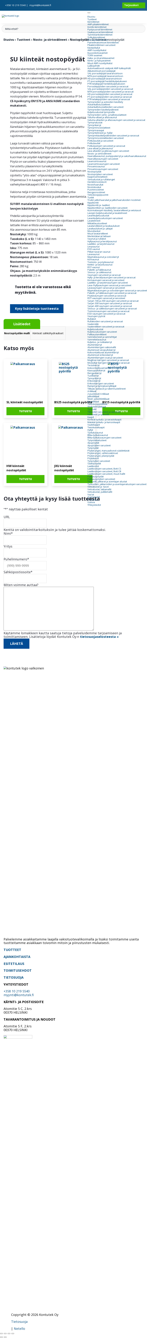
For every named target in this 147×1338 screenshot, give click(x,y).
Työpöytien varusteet (98, 461)
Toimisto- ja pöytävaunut (100, 262)
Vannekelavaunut (96, 339)
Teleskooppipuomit (97, 194)
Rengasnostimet (96, 192)
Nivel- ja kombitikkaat (98, 398)
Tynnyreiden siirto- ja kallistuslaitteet (106, 114)
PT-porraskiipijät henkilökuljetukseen (107, 81)
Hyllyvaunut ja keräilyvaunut (102, 241)
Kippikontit (93, 202)
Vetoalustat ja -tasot (98, 486)
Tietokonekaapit (96, 427)
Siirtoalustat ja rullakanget (101, 179)
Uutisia (91, 502)
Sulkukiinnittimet (96, 37)
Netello (19, 1328)
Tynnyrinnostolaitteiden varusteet (105, 138)
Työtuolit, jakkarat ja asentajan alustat (107, 481)
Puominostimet (95, 189)
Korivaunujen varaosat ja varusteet (105, 280)
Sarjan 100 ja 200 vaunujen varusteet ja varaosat (113, 300)
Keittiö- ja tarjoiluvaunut (99, 264)
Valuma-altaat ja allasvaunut (102, 117)
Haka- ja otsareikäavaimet (100, 58)
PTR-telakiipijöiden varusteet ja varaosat (108, 99)
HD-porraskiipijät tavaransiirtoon (104, 78)
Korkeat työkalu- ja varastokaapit (104, 419)
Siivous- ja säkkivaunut (99, 272)
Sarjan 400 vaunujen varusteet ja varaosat (109, 306)
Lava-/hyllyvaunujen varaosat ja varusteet (109, 285)
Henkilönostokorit (96, 182)
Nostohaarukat (95, 184)
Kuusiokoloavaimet (97, 52)
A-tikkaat (91, 391)
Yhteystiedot (94, 504)
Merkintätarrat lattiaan (99, 236)
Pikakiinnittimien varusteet (101, 45)
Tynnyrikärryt (94, 125)
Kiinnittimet (93, 21)
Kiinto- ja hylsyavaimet (99, 60)
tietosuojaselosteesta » (99, 636)
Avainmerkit (93, 497)
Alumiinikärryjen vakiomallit (101, 347)
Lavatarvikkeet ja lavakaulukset (103, 225)
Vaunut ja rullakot (96, 238)
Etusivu (91, 16)
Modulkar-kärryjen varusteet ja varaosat (108, 362)
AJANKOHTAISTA (17, 957)
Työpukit (91, 409)
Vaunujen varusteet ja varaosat (104, 275)
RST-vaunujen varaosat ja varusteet (106, 298)
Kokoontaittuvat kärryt (98, 368)
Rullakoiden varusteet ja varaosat (105, 321)
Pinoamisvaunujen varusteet (102, 169)
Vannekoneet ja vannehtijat (102, 336)
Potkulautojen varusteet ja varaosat (106, 145)
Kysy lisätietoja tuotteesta (37, 308)
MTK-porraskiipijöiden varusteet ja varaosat (110, 91)
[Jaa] (9, 1333)
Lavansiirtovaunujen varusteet (103, 163)
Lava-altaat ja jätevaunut (100, 148)
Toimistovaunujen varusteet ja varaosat (108, 311)
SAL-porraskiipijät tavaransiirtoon (105, 73)
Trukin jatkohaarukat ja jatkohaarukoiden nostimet (114, 200)
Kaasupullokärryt (96, 370)
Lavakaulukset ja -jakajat (100, 228)
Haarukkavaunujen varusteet (102, 158)
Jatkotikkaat (93, 396)
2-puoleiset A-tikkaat (98, 393)
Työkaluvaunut (95, 432)
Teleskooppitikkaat (97, 404)
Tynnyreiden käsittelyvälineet (102, 109)
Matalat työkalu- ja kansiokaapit (103, 422)
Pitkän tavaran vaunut (98, 251)
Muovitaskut (93, 231)
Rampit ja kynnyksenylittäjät (101, 386)
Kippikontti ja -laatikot (98, 205)
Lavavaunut (93, 254)
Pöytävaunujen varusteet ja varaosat (106, 295)
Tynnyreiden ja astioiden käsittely (105, 102)
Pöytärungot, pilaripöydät (100, 455)
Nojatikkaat (93, 401)
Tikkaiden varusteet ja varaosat (103, 411)
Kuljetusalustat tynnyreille (101, 112)
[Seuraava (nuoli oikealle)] (5, 1337)
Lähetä (16, 643)
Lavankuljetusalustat (98, 215)
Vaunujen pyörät (96, 316)
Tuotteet (92, 19)
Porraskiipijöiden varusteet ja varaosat (107, 86)
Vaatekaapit (93, 424)
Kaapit (90, 417)
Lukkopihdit (93, 65)
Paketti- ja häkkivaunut (99, 269)
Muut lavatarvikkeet (97, 233)
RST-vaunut (93, 267)
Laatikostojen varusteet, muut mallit (106, 473)
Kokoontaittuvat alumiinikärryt (103, 352)
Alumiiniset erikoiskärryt (100, 355)
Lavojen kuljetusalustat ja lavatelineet (107, 213)
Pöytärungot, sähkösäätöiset (102, 453)
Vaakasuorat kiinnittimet (100, 32)
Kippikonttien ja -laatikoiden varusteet (107, 207)
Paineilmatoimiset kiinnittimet (103, 42)
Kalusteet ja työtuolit (98, 414)
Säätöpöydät (94, 463)
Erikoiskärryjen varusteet (100, 383)
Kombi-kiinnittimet (96, 27)
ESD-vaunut (93, 249)
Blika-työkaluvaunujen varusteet (104, 437)
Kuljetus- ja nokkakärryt (99, 342)
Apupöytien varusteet (99, 445)
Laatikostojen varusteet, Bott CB (104, 471)
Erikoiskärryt (93, 380)
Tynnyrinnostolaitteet (98, 127)
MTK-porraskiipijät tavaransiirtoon (105, 76)
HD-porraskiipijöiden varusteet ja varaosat (109, 94)
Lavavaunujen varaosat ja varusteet (106, 287)
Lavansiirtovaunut (96, 161)
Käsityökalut (93, 47)
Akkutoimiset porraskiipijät (101, 70)
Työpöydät (93, 448)
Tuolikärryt (93, 375)
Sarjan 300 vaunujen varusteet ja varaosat (109, 303)
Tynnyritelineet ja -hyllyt (99, 132)
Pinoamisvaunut (96, 166)
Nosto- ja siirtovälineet (99, 153)
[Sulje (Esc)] (12, 1333)
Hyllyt (90, 429)
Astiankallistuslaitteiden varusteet (105, 107)
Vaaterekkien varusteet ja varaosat (105, 326)
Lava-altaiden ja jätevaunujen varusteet (108, 150)
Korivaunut (93, 259)
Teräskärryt (93, 365)
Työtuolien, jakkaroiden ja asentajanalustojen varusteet (116, 484)
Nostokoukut (94, 187)
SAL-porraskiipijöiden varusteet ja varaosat (110, 89)
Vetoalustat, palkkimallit (99, 491)
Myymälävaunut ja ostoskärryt (103, 256)
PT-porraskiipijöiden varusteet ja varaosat (109, 96)
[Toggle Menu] (88, 12)
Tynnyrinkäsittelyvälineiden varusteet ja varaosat (113, 135)
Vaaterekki (93, 324)
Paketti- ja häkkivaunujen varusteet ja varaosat (111, 293)
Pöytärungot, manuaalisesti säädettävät (108, 450)
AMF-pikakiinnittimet (98, 24)
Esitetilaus (92, 499)
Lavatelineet (93, 220)
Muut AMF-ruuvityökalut (99, 63)
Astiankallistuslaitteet (98, 104)
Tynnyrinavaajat (95, 130)
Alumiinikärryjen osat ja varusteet (105, 357)
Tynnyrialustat (94, 122)
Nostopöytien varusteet (100, 174)
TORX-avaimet (94, 55)
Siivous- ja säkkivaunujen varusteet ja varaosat (112, 308)
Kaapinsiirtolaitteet (97, 176)
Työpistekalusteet (96, 440)
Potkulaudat (93, 143)
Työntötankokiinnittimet (99, 34)
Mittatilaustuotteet (97, 223)
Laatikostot (93, 466)
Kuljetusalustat (95, 329)
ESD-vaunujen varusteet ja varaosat (106, 313)
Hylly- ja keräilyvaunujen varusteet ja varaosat (111, 277)
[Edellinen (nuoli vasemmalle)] (1, 1337)
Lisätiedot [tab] (21, 324)
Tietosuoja (19, 1321)
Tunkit (90, 197)
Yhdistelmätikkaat (96, 406)
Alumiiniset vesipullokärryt (101, 350)
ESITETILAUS (14, 964)
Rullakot (91, 318)
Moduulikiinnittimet (97, 39)
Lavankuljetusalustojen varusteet (105, 218)
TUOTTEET (12, 950)
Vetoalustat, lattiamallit (99, 489)
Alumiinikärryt (94, 344)
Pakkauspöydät (95, 476)
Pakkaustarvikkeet (96, 334)
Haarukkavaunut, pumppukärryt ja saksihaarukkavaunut (116, 156)
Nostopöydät (94, 171)
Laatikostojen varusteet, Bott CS (104, 468)
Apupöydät (93, 442)
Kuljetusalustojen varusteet (102, 331)
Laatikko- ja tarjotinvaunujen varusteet (107, 282)
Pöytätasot (93, 458)
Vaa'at (90, 494)
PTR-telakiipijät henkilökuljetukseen (106, 83)
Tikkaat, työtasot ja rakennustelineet (106, 388)
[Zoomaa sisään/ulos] (1, 1333)
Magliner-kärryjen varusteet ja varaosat (108, 360)
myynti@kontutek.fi (40, 5)
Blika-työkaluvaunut (97, 435)
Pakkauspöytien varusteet (101, 479)
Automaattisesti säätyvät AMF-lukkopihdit (109, 68)
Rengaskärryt (94, 373)
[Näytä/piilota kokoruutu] (5, 1333)
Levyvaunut (93, 246)
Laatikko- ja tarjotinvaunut (100, 243)
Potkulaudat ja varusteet (100, 140)
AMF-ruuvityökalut (96, 50)
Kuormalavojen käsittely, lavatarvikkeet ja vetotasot (114, 210)
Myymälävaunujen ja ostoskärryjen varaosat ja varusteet (117, 290)
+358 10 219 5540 (15, 5)
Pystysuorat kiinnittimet (99, 29)
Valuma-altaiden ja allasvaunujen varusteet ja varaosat (116, 120)
